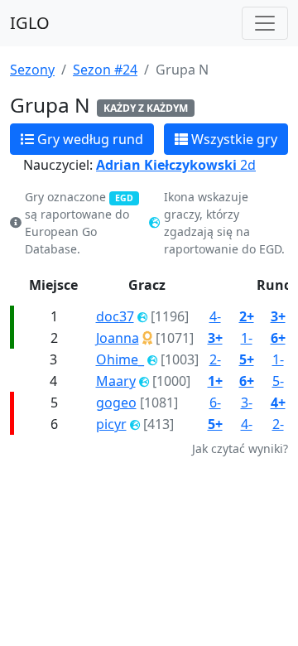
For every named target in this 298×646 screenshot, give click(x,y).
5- (278, 381)
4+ (278, 402)
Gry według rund (88, 139)
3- (246, 402)
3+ (278, 316)
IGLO (30, 23)
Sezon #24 (105, 69)
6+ (278, 338)
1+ (215, 381)
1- (246, 338)
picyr (111, 424)
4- (215, 316)
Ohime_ (120, 359)
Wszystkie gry (232, 139)
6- (215, 402)
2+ (246, 316)
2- (215, 359)
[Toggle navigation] (265, 23)
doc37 (115, 316)
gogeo (116, 402)
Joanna (117, 338)
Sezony (32, 69)
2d (176, 165)
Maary (116, 381)
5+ (246, 359)
